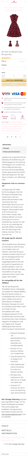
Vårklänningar (15, 131)
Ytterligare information (11, 152)
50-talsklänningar (15, 122)
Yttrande (5, 148)
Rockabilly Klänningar (13, 126)
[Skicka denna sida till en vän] (20, 137)
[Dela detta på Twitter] (7, 137)
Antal (3, 72)
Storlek (22, 61)
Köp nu (14, 84)
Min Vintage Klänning (16, 444)
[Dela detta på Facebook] (11, 137)
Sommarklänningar (8, 129)
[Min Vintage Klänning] (14, 1)
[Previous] (3, 25)
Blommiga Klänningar (9, 124)
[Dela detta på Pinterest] (16, 137)
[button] (6, 58)
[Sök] (22, 1)
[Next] (25, 25)
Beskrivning (7, 144)
